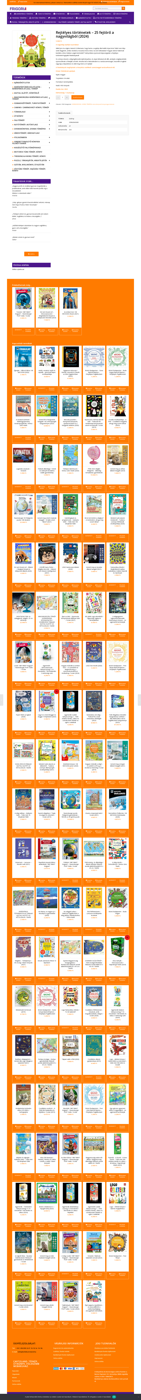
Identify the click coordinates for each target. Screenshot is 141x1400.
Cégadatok (15, 1374)
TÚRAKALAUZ (32, 111)
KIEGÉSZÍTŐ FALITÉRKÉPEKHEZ (27, 147)
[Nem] (138, 1397)
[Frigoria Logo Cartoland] (20, 8)
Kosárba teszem (77, 97)
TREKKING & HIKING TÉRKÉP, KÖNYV (30, 156)
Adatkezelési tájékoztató (103, 1355)
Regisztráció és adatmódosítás (63, 1348)
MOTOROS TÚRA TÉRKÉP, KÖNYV (28, 152)
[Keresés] (129, 22)
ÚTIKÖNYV (32, 116)
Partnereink (16, 1381)
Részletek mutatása (28, 330)
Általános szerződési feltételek (105, 1348)
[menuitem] (13, 1)
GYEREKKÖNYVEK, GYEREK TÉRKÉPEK (32, 128)
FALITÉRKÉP (32, 120)
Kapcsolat (15, 1371)
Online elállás (16, 1384)
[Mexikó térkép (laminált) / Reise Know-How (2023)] (1, 700)
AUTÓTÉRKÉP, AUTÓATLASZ (32, 124)
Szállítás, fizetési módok (61, 1351)
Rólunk (14, 1378)
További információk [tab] (64, 113)
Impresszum (98, 1358)
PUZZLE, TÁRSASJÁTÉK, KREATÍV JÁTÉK (32, 160)
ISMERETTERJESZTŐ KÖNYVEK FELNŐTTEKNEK (31, 142)
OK (114, 1397)
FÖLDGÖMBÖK (32, 137)
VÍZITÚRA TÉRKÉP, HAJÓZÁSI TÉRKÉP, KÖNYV (29, 170)
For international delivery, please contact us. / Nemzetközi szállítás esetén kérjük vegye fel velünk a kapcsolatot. (70, 3)
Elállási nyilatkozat (18, 269)
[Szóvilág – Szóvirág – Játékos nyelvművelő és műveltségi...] (139, 700)
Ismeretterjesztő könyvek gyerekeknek (103, 104)
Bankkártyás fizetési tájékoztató (63, 1355)
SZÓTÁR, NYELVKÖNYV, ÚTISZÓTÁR (29, 164)
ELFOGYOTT (18, 330)
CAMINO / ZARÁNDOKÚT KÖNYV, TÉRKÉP (31, 107)
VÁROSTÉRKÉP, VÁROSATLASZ (27, 133)
